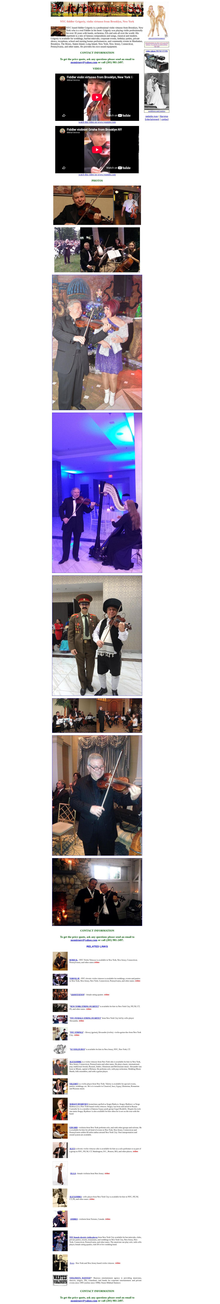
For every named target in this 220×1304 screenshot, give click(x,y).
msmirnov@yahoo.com (84, 62)
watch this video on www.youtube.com (97, 122)
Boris (72, 1263)
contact (165, 119)
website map (151, 116)
